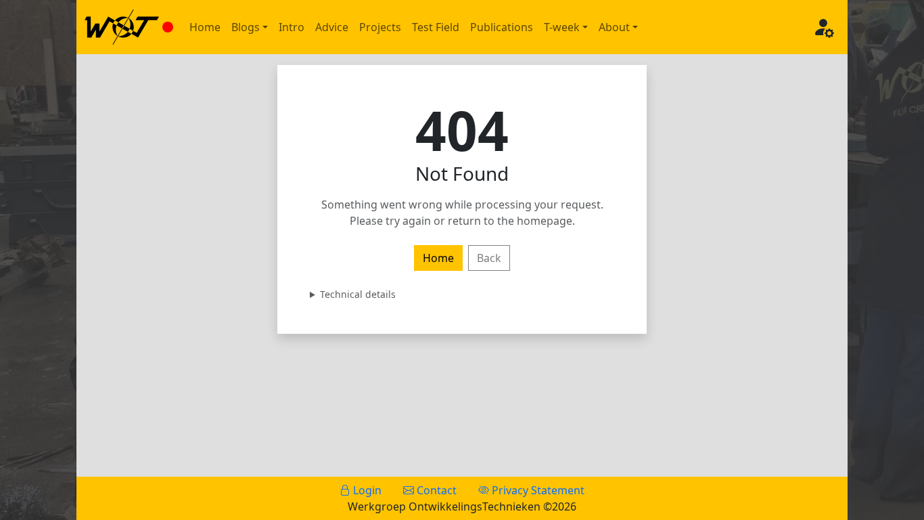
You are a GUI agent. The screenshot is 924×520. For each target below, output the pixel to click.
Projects (380, 27)
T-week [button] (562, 27)
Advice (331, 27)
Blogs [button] (245, 27)
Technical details (358, 294)
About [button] (614, 27)
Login (366, 490)
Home (205, 27)
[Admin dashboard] (823, 27)
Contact (435, 490)
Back (489, 258)
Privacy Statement (536, 490)
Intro (291, 27)
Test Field (435, 27)
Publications (501, 27)
